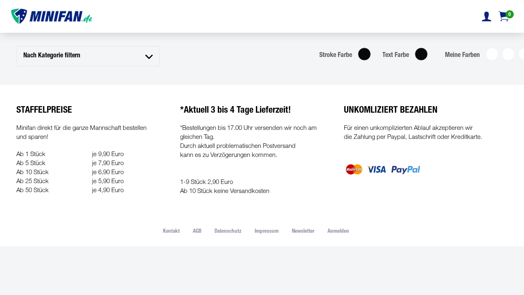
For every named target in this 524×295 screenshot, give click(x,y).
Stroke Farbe (335, 55)
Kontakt (171, 231)
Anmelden (338, 231)
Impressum (267, 231)
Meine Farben (462, 55)
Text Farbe (395, 55)
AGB (197, 231)
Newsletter (303, 231)
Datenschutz (228, 231)
